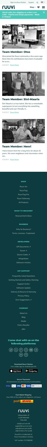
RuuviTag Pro (23, 194)
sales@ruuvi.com (21, 428)
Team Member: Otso (16, 52)
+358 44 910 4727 (21, 431)
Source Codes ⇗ (23, 254)
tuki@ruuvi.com (22, 424)
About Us (23, 313)
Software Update (23, 288)
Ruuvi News (14, 65)
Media (23, 321)
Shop (32, 7)
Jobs (23, 329)
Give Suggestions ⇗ (24, 300)
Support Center (23, 284)
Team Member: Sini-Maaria (20, 99)
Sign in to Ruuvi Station (18, 2)
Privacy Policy (23, 296)
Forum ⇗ (23, 250)
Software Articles (23, 262)
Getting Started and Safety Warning (23, 280)
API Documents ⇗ (23, 247)
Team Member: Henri (16, 146)
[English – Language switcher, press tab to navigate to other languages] (42, 2)
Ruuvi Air (23, 186)
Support (31, 2)
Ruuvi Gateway (23, 198)
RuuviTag (23, 190)
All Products (23, 202)
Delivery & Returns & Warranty (23, 292)
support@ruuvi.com (22, 426)
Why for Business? (23, 229)
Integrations (23, 258)
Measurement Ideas (23, 216)
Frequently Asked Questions (23, 276)
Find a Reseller (23, 325)
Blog (23, 317)
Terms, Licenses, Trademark (23, 233)
